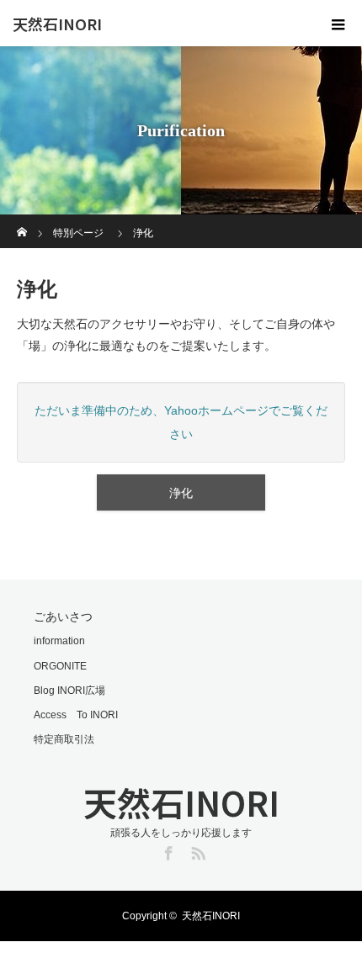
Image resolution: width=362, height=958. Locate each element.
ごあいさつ (63, 616)
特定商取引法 (64, 739)
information (59, 641)
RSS (196, 850)
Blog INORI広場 (69, 690)
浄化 (181, 493)
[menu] (338, 23)
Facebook (166, 850)
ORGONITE (60, 666)
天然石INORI (57, 23)
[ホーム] (22, 220)
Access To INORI (76, 715)
